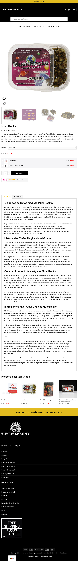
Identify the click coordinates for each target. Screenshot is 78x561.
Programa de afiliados (8, 492)
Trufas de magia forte (53, 26)
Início (19, 26)
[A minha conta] (66, 9)
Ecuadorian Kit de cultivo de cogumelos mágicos (67, 401)
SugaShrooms (25, 400)
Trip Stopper (5, 400)
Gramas (3, 147)
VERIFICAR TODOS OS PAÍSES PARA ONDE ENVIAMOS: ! (39, 412)
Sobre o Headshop (7, 488)
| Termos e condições (45, 556)
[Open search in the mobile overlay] (39, 19)
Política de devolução (8, 466)
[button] (69, 9)
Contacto (4, 496)
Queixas (4, 455)
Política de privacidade (32, 556)
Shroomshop (27, 26)
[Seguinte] (72, 67)
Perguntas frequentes (8, 459)
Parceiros (4, 514)
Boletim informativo (7, 507)
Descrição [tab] (6, 196)
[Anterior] (5, 67)
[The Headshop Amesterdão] (11, 9)
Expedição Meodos (7, 473)
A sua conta (5, 477)
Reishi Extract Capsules (47, 400)
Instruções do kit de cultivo (10, 503)
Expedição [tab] (17, 196)
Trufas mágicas (39, 26)
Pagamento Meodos (8, 462)
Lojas (3, 510)
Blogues (4, 451)
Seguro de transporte (8, 470)
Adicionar (19, 173)
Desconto (4, 499)
